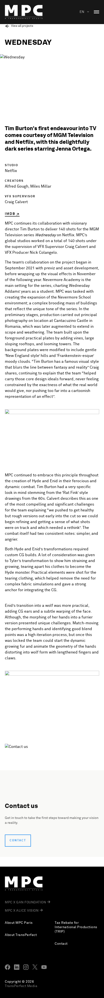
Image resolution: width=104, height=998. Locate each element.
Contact (18, 840)
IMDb (10, 214)
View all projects (22, 26)
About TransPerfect (21, 935)
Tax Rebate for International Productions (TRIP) (76, 927)
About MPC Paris (19, 923)
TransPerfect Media (21, 986)
